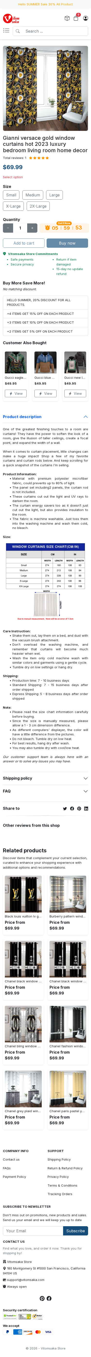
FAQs (7, 1168)
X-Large (13, 206)
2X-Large (38, 206)
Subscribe (75, 1230)
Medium (32, 195)
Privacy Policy (58, 1177)
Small (11, 195)
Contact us (11, 1159)
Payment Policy (14, 1177)
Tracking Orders (60, 1194)
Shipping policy (17, 778)
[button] (8, 31)
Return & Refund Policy (65, 1168)
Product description (22, 416)
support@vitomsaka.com (25, 1280)
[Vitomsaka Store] (12, 18)
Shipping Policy (59, 1159)
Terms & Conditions (62, 1185)
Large (54, 195)
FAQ (7, 791)
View (19, 393)
